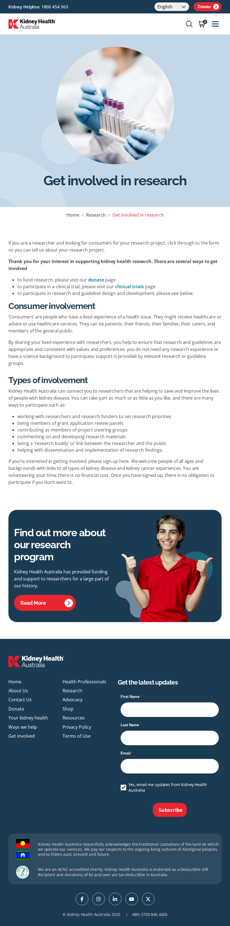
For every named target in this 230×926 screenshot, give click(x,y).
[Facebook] (82, 899)
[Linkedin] (115, 899)
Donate (204, 6)
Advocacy (72, 700)
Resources (74, 718)
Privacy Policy (77, 727)
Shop (68, 709)
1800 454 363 (54, 7)
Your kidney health (28, 718)
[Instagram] (98, 899)
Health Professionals (84, 682)
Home (72, 215)
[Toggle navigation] (215, 24)
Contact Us (20, 700)
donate (96, 280)
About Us (18, 691)
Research (96, 215)
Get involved (21, 736)
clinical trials (130, 286)
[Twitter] (148, 899)
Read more (33, 603)
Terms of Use (77, 736)
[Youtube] (131, 899)
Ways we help (22, 727)
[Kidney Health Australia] (32, 23)
